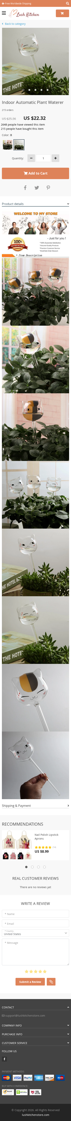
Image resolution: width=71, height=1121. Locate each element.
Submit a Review (30, 982)
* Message (11, 943)
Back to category (15, 24)
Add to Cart (37, 173)
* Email (9, 923)
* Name (10, 914)
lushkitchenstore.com (35, 1115)
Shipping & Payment (16, 806)
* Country (9, 931)
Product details (13, 204)
